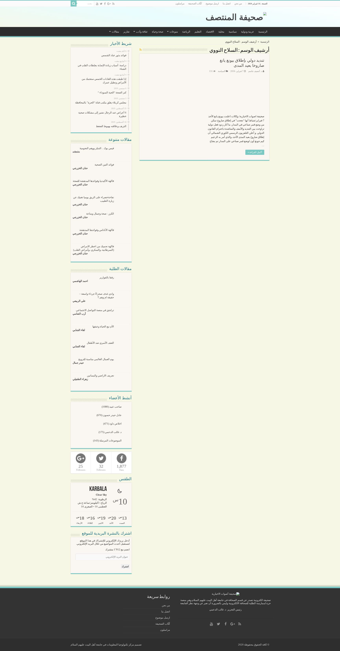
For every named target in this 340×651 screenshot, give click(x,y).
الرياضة (186, 31)
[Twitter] (101, 3)
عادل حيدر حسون (112, 415)
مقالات (115, 31)
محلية (221, 31)
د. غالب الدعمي (113, 432)
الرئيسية (262, 31)
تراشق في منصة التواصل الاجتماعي (95, 310)
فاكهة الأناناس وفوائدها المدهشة (96, 229)
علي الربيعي (79, 300)
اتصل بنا (226, 3)
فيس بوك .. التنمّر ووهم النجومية (97, 148)
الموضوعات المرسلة (110, 440)
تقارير (126, 31)
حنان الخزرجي (80, 168)
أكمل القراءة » (255, 152)
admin (76, 151)
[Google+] (109, 3)
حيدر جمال (78, 362)
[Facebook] (105, 3)
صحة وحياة (157, 31)
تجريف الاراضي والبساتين (100, 375)
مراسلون (180, 3)
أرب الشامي (79, 313)
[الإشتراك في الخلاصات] (141, 49)
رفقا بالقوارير (107, 277)
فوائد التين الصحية (104, 164)
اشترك (125, 566)
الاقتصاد (210, 31)
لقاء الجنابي (79, 330)
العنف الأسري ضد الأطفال (100, 342)
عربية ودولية (247, 31)
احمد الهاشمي (80, 281)
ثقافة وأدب (142, 31)
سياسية (233, 31)
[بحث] (74, 4)
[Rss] (113, 3)
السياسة (221, 71)
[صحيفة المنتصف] (236, 16)
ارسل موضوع (212, 3)
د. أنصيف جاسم (255, 71)
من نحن (238, 3)
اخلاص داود (116, 423)
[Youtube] (97, 3)
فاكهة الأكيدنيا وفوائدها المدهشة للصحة (93, 180)
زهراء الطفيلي (80, 379)
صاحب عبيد (115, 406)
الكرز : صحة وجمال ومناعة (100, 213)
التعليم (198, 31)
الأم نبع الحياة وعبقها (103, 326)
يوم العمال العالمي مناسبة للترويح (96, 359)
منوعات (174, 31)
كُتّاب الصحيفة (195, 3)
